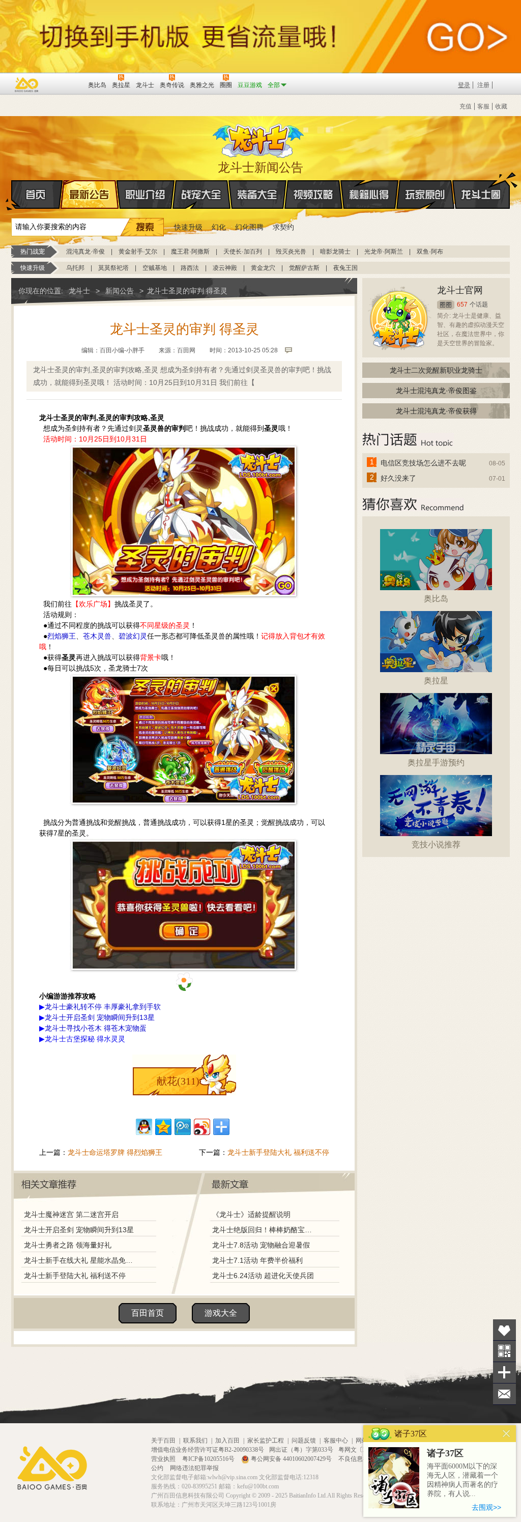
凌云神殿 (225, 267)
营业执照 (164, 1458)
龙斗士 (259, 138)
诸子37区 (445, 1453)
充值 (465, 106)
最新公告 (90, 194)
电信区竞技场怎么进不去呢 (423, 463)
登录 (464, 85)
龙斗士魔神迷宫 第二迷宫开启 (71, 1214)
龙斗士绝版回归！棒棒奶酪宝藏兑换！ (265, 1230)
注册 (483, 85)
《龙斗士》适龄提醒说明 (251, 1214)
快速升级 (188, 227)
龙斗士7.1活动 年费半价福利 (257, 1260)
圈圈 (445, 305)
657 (462, 304)
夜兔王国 (345, 267)
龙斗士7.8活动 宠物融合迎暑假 (261, 1245)
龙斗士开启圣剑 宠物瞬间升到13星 (79, 1230)
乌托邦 (75, 267)
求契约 (283, 227)
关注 (504, 1351)
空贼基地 (154, 267)
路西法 (190, 267)
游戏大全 (221, 1313)
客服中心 (336, 1440)
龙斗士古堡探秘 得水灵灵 (85, 1039)
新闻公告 (119, 291)
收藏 (501, 106)
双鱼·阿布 (430, 251)
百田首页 (147, 1313)
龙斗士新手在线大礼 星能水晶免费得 (81, 1260)
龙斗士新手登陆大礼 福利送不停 (278, 1152)
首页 (37, 194)
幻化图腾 (249, 227)
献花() (178, 1081)
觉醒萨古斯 (304, 267)
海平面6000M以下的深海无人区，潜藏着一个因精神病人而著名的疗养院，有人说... (462, 1480)
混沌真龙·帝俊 (85, 251)
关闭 (506, 1433)
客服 (483, 106)
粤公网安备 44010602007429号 (291, 1458)
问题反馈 (304, 1440)
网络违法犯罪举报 (194, 1468)
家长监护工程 (265, 1440)
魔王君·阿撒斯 (190, 251)
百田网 (65, 84)
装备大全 (257, 194)
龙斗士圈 (481, 194)
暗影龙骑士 (335, 251)
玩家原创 (425, 194)
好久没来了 (398, 478)
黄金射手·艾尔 (138, 251)
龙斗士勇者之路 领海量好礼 (67, 1245)
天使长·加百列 (242, 251)
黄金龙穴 (263, 267)
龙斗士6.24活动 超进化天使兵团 (263, 1275)
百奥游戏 (27, 84)
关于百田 (163, 1440)
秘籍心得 (369, 194)
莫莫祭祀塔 (113, 267)
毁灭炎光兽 (291, 251)
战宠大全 (201, 194)
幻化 (219, 227)
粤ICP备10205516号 (209, 1458)
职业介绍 (146, 194)
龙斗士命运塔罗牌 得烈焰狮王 (115, 1152)
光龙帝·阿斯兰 (383, 251)
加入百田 (227, 1440)
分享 (504, 1372)
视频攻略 (313, 194)
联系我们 (195, 1440)
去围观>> (486, 1507)
